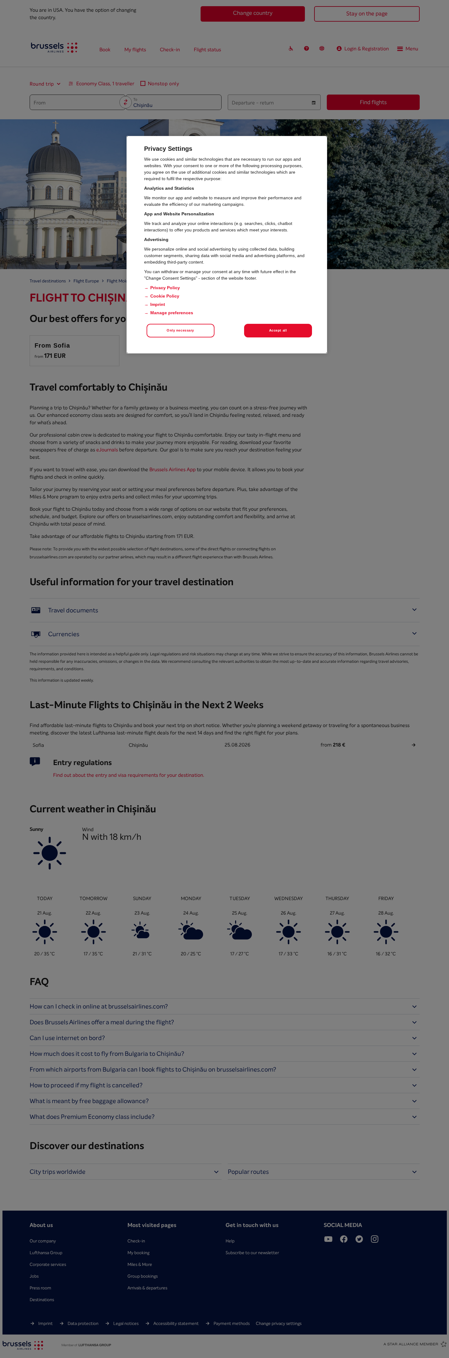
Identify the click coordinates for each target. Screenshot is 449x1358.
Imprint (157, 304)
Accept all (278, 330)
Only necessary (180, 330)
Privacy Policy (165, 287)
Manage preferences (171, 312)
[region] (227, 244)
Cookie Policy (164, 296)
